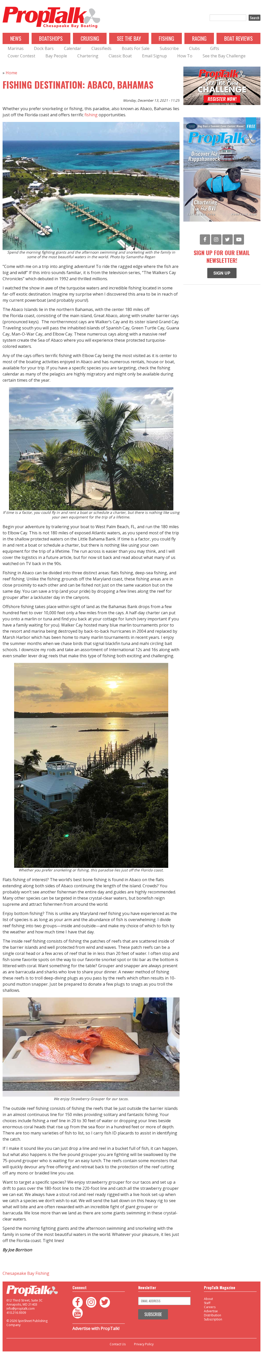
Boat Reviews (238, 38)
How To (184, 56)
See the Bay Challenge (224, 56)
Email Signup (154, 56)
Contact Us (118, 1344)
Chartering (87, 56)
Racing (199, 38)
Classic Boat (120, 56)
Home (11, 73)
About (208, 1299)
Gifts (214, 48)
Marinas (16, 48)
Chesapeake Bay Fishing (26, 1273)
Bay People (56, 56)
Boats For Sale (135, 48)
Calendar (72, 48)
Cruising (90, 38)
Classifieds (101, 48)
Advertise (211, 1311)
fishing (91, 115)
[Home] (51, 18)
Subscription (213, 1319)
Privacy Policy (144, 1344)
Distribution (212, 1315)
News (15, 38)
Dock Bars (44, 48)
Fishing (166, 38)
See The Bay (129, 38)
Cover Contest (21, 56)
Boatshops (51, 38)
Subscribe (169, 48)
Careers (209, 1307)
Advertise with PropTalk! (95, 1328)
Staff (207, 1303)
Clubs (194, 48)
